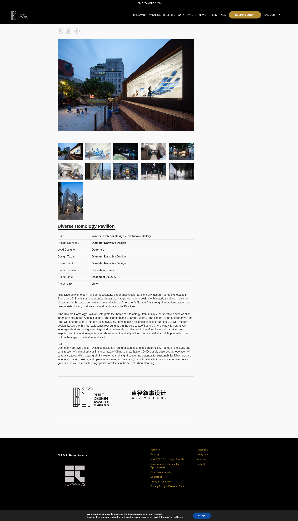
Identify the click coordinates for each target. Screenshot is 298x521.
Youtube (201, 459)
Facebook (202, 449)
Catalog (154, 454)
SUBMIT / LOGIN (244, 14)
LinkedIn (201, 464)
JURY (181, 14)
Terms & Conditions (161, 481)
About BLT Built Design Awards (167, 459)
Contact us (156, 476)
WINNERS (155, 14)
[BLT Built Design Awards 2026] (45, 15)
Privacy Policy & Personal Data (167, 486)
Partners (155, 449)
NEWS (202, 14)
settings (178, 517)
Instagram (202, 454)
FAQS (223, 14)
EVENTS (191, 14)
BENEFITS (169, 14)
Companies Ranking (161, 472)
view (95, 283)
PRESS (213, 14)
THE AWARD (140, 14)
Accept (202, 515)
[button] (60, 31)
